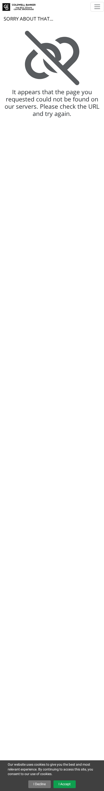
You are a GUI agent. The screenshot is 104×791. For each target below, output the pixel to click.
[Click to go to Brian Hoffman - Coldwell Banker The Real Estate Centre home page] (19, 5)
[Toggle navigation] (97, 7)
